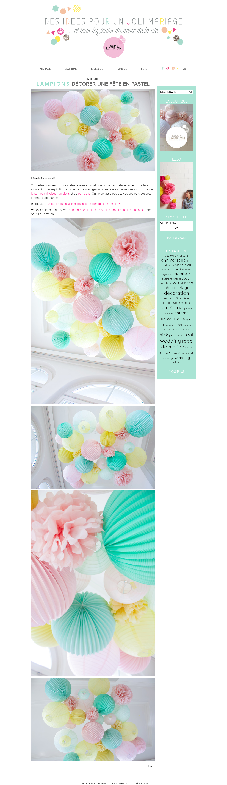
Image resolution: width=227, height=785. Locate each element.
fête (186, 298)
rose (165, 353)
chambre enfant (171, 278)
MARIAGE (45, 69)
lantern (168, 313)
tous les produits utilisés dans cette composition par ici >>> (83, 204)
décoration (176, 293)
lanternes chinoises (43, 193)
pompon (176, 335)
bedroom (168, 265)
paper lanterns (172, 329)
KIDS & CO (97, 69)
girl (175, 303)
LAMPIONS (71, 69)
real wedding (176, 338)
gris (181, 302)
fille (179, 298)
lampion (169, 308)
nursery (187, 325)
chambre (181, 273)
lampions (64, 193)
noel (179, 325)
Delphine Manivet (171, 283)
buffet (170, 269)
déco (188, 283)
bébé (177, 269)
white (176, 362)
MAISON (122, 69)
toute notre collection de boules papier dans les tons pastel (107, 210)
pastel (186, 330)
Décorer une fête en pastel (111, 84)
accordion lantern (176, 255)
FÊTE (144, 69)
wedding (182, 358)
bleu (187, 265)
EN (184, 68)
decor (186, 279)
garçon (167, 302)
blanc (179, 265)
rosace (188, 348)
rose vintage (179, 353)
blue (164, 269)
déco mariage (176, 287)
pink (164, 335)
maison (166, 319)
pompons (84, 193)
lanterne (181, 313)
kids (187, 303)
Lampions (53, 84)
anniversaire (173, 260)
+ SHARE (149, 766)
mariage (182, 318)
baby (189, 261)
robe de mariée (177, 344)
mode (168, 324)
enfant (169, 298)
